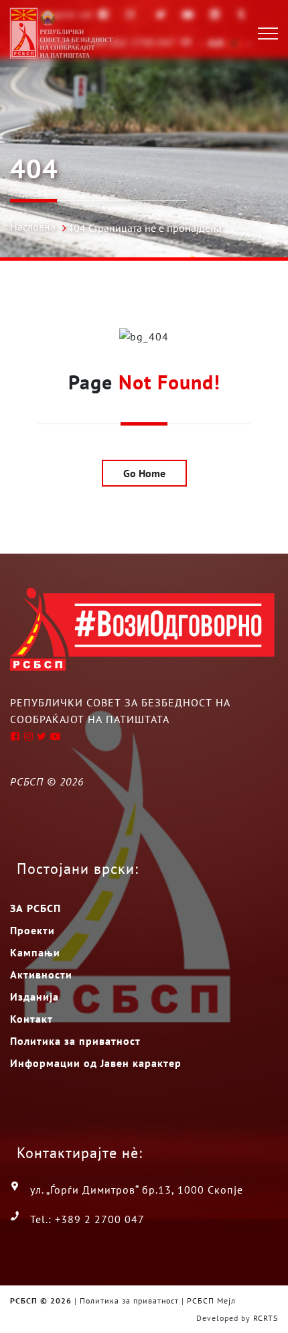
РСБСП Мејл (211, 1300)
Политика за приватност (75, 1041)
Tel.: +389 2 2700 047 (87, 1219)
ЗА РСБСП (35, 908)
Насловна (33, 226)
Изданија (34, 996)
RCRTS (265, 1318)
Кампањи (35, 952)
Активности (41, 974)
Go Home (144, 473)
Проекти (32, 930)
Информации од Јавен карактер (96, 1063)
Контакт (31, 1018)
